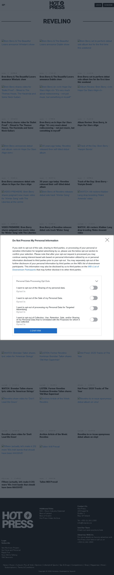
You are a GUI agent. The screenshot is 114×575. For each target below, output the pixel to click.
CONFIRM (35, 331)
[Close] (108, 241)
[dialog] (57, 287)
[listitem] (57, 281)
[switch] (94, 288)
